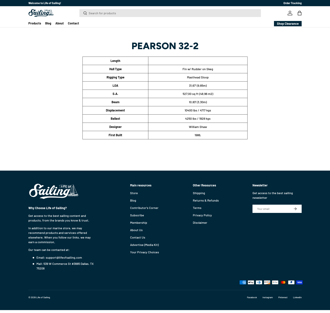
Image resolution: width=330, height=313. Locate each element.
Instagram (267, 297)
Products (34, 23)
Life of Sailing (43, 297)
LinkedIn (297, 297)
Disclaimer (200, 222)
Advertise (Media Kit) (144, 245)
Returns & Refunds (206, 200)
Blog (48, 23)
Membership (138, 222)
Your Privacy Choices (144, 252)
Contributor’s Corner (144, 208)
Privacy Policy (202, 215)
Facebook (252, 297)
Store (134, 193)
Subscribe (137, 215)
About (59, 23)
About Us (136, 230)
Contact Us (137, 237)
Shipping (199, 193)
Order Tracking (292, 3)
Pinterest (283, 297)
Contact (73, 23)
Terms (197, 208)
